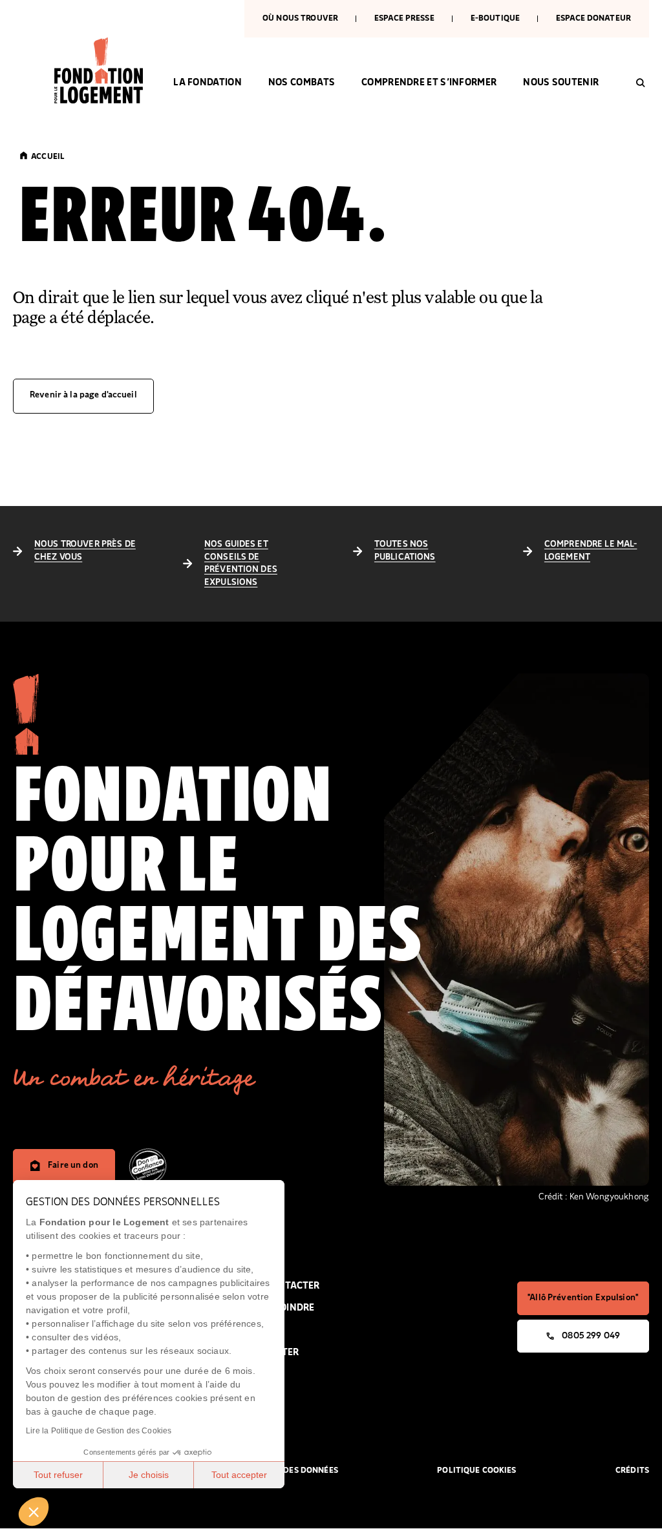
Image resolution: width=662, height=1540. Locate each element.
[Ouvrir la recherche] (640, 82)
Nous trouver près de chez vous (85, 551)
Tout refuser (58, 1475)
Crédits (632, 1470)
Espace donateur (593, 18)
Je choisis (149, 1475)
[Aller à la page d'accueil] (100, 70)
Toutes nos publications (405, 551)
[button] (33, 1511)
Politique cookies (476, 1470)
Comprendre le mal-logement (590, 551)
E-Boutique (495, 18)
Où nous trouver (300, 18)
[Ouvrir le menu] (17, 102)
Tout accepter (239, 1475)
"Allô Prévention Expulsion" (583, 1297)
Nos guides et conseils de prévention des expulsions (240, 563)
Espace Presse (404, 18)
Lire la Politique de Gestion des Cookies (99, 1430)
